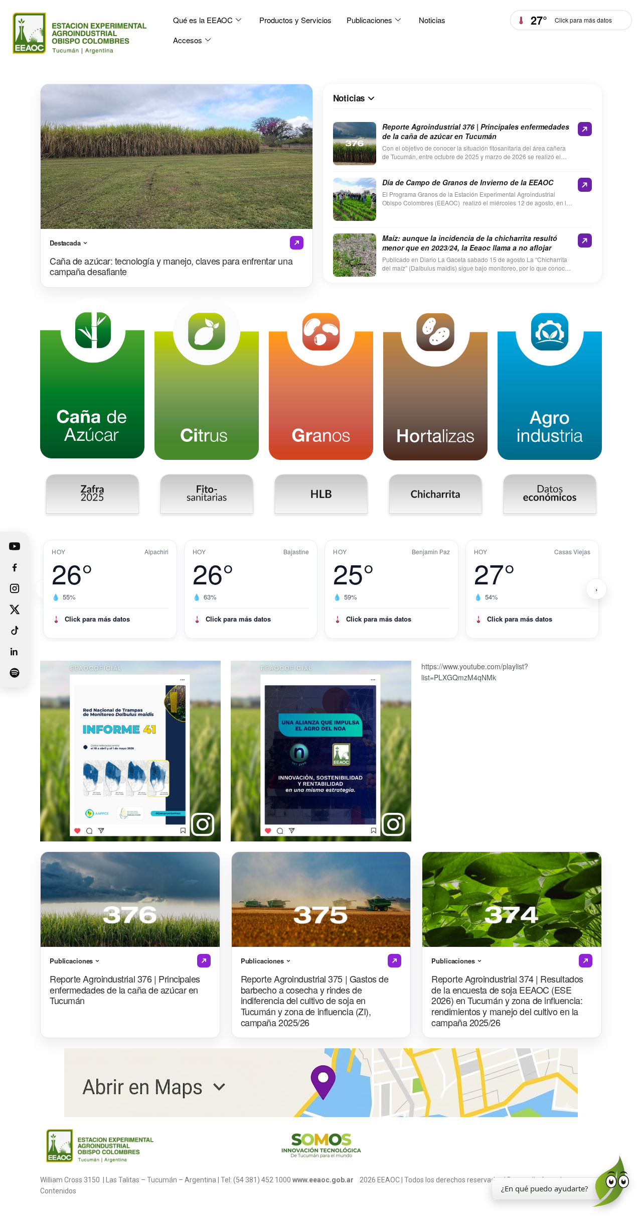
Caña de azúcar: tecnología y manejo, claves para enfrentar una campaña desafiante (171, 266)
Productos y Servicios (295, 20)
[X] (14, 609)
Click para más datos (97, 619)
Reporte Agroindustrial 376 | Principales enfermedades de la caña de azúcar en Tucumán (475, 131)
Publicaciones (369, 20)
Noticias (432, 20)
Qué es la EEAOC (203, 20)
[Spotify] (14, 672)
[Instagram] (14, 588)
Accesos (187, 40)
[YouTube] (14, 546)
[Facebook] (14, 567)
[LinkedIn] (14, 651)
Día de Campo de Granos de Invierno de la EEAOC (467, 182)
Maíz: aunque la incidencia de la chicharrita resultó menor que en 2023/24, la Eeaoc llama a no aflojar (469, 243)
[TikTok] (14, 630)
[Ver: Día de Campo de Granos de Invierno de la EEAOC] (585, 185)
